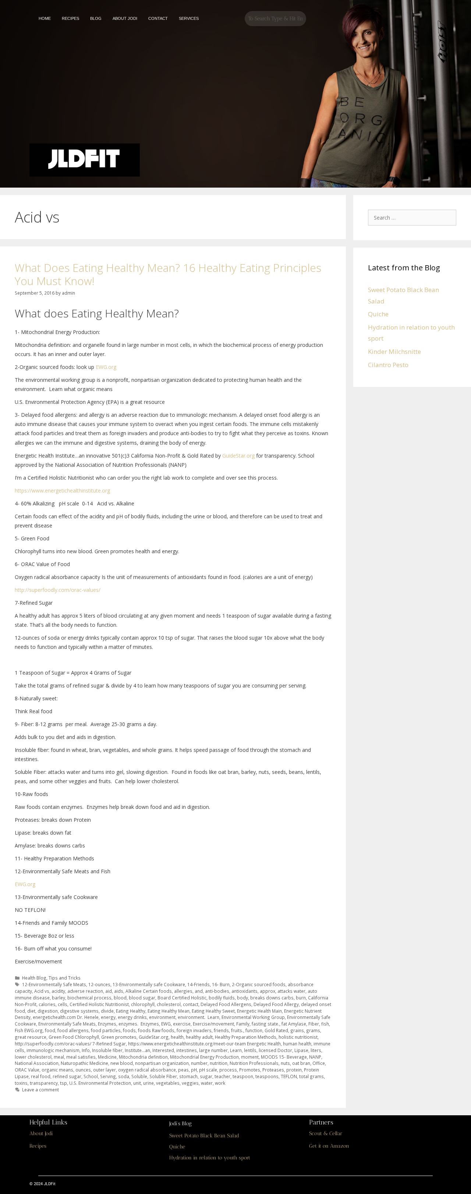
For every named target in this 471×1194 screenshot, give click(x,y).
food (50, 1030)
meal (59, 1057)
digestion (48, 1011)
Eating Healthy (130, 1011)
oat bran (301, 1063)
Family (242, 1024)
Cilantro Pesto (388, 364)
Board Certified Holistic (181, 998)
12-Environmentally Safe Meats (54, 984)
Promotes (249, 1070)
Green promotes (119, 1037)
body (242, 998)
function (253, 1030)
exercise (182, 1024)
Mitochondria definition (143, 1057)
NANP (315, 1057)
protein (294, 1070)
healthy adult (199, 1037)
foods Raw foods (156, 1030)
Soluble (139, 1076)
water (207, 1083)
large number (213, 1050)
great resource (30, 1037)
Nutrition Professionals (254, 1063)
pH (194, 1070)
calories (47, 1004)
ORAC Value (27, 1070)
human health (297, 1043)
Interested (163, 1050)
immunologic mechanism (52, 1050)
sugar (206, 1076)
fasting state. (265, 1024)
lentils (250, 1050)
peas (183, 1070)
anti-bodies (217, 991)
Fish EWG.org (29, 1030)
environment (162, 1017)
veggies (190, 1083)
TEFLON (289, 1076)
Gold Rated (276, 1030)
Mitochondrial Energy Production (204, 1057)
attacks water (291, 991)
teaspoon (243, 1076)
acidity (58, 991)
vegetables (168, 1083)
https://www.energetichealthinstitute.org (62, 490)
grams (313, 1030)
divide (107, 1011)
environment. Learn (198, 1017)
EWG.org (106, 366)
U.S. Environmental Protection (100, 1083)
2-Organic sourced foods (259, 984)
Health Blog (34, 978)
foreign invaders (194, 1030)
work (220, 1083)
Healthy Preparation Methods (245, 1037)
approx (267, 991)
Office (318, 1063)
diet (31, 1011)
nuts (285, 1063)
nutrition (218, 1063)
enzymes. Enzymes (138, 1024)
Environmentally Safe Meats (67, 1024)
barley (58, 998)
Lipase (301, 1050)
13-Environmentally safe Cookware (149, 984)
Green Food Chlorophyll (74, 1037)
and (199, 991)
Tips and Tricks (65, 978)
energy (108, 1017)
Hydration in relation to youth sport (209, 1158)
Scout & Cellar (325, 1133)
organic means (57, 1070)
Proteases (273, 1070)
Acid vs (41, 991)
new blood (121, 1063)
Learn (236, 1050)
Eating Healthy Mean (169, 1011)
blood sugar (142, 998)
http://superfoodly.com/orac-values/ (57, 589)
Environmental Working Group (253, 1017)
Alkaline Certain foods (148, 991)
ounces (83, 1070)
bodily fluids (222, 998)
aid (108, 991)
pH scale (208, 1070)
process (228, 1070)
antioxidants (244, 991)
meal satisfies (81, 1057)
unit (137, 1083)
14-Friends (198, 984)
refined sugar (67, 1076)
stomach (188, 1076)
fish (325, 1024)
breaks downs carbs (272, 998)
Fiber (313, 1024)
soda (123, 1076)
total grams (311, 1076)
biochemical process (89, 998)
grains (297, 1030)
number (199, 1063)
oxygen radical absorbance (147, 1070)
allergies (183, 991)
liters (316, 1050)
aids (118, 991)
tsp (63, 1083)
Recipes (37, 1146)
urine (148, 1083)
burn (301, 998)
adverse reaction (85, 991)
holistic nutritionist (298, 1037)
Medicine (107, 1057)
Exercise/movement (213, 1024)
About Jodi (41, 1133)
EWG (166, 1024)
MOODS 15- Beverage (284, 1057)
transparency (44, 1083)
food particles (106, 1030)
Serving (108, 1076)
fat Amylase (293, 1024)
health (177, 1037)
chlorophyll (143, 1004)
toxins (21, 1083)
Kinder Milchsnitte (394, 351)
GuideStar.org (238, 455)
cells (62, 1004)
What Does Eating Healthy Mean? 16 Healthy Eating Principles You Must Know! (168, 274)
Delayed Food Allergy (276, 1004)
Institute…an (137, 1050)
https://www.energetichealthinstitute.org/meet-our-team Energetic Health (204, 1043)
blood (120, 998)
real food (40, 1076)
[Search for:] (414, 217)
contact (190, 1004)
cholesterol (169, 1004)
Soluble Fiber (163, 1076)
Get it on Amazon (329, 1146)
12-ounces (99, 984)
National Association (37, 1063)
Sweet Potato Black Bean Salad (204, 1136)
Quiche (378, 314)
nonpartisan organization (162, 1063)
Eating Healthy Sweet (213, 1011)
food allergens (73, 1030)
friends (221, 1030)
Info (86, 1050)
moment (250, 1057)
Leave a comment (40, 1089)
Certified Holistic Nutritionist (99, 1004)
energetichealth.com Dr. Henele (66, 1017)
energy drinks (132, 1017)
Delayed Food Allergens (226, 1004)
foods (129, 1030)
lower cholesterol (33, 1057)
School (91, 1076)
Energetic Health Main (259, 1011)
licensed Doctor (275, 1050)
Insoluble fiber (107, 1050)
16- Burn (221, 984)
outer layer (104, 1070)
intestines (186, 1050)
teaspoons (267, 1076)
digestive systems (79, 1011)
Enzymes (107, 1024)
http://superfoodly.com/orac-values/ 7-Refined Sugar (70, 1043)
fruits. (237, 1030)
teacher (222, 1076)
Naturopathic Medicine (84, 1063)
